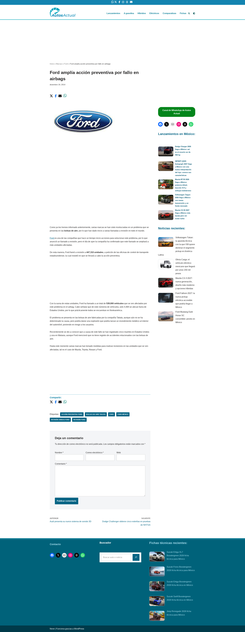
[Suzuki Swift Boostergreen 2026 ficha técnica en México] (157, 601)
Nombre (59, 452)
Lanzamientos (113, 13)
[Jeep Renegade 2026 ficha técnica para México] (157, 616)
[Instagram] (178, 124)
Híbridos (142, 13)
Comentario (61, 464)
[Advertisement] (122, 39)
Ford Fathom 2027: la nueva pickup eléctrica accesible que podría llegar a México (185, 300)
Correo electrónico (95, 452)
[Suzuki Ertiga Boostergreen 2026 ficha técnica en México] (157, 586)
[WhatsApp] (191, 124)
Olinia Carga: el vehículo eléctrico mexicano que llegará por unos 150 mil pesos (185, 266)
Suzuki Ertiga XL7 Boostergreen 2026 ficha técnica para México (178, 555)
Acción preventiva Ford (71, 414)
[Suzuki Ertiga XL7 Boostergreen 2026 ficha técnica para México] (157, 557)
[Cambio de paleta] (194, 13)
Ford (66, 64)
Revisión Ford (79, 420)
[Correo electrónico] (172, 124)
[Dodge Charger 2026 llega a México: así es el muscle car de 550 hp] (165, 151)
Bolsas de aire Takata (96, 414)
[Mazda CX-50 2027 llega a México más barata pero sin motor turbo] (165, 215)
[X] (166, 124)
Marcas (59, 64)
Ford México (123, 414)
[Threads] (185, 124)
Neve (52, 629)
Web (119, 452)
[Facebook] (160, 124)
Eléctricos (154, 13)
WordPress (79, 629)
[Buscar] (189, 13)
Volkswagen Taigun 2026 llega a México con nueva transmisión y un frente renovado (183, 200)
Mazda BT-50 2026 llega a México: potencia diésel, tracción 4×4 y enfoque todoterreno (183, 185)
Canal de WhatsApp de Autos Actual (176, 112)
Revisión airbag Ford (60, 420)
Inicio (52, 64)
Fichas (183, 13)
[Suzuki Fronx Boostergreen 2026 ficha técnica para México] (157, 571)
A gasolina (129, 13)
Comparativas (169, 13)
